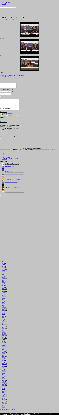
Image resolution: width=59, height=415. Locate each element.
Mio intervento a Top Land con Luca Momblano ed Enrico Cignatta (9, 74)
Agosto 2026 (3, 263)
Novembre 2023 (4, 289)
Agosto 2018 (3, 338)
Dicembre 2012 (4, 391)
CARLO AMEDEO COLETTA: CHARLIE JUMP (12, 187)
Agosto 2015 (3, 366)
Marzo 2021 (3, 314)
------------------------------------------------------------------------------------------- (14, 177)
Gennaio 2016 (4, 362)
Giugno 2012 (3, 396)
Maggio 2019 (3, 331)
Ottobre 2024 (3, 280)
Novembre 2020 (4, 317)
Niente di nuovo (12, 112)
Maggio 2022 (3, 303)
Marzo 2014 (3, 379)
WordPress (13, 409)
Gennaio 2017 (4, 353)
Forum (3, 1)
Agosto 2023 (3, 291)
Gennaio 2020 (4, 325)
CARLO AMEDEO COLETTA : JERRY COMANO (12, 184)
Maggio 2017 (3, 350)
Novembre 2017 (4, 345)
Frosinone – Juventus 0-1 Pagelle (13, 106)
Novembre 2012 (4, 392)
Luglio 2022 (3, 301)
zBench (10, 409)
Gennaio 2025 (4, 278)
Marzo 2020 (3, 323)
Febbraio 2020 (4, 324)
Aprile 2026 (3, 266)
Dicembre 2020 (4, 316)
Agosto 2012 (3, 394)
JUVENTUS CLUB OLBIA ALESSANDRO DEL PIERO (10, 158)
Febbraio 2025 (4, 277)
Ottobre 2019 (3, 327)
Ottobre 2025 (3, 271)
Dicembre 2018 (4, 335)
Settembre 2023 (4, 290)
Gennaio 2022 (4, 306)
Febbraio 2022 (4, 305)
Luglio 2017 (3, 348)
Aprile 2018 (3, 341)
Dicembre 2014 (4, 372)
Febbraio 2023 (4, 296)
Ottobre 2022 (3, 299)
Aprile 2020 (3, 322)
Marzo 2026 (3, 267)
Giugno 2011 (3, 405)
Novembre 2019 (4, 326)
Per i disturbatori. (4, 4)
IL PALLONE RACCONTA (6, 157)
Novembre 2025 (4, 270)
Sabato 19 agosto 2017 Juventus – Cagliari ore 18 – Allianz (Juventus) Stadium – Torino (12, 75)
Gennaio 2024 (4, 287)
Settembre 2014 (4, 375)
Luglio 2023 (3, 292)
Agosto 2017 (3, 347)
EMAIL (13, 93)
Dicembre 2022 (4, 297)
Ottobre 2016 (3, 355)
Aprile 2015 (3, 369)
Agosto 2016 (3, 357)
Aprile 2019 (3, 332)
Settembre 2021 (4, 309)
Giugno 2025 (3, 274)
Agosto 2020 (3, 319)
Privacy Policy (4, 3)
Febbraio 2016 (4, 361)
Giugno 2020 (3, 321)
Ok (25, 414)
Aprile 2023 (3, 294)
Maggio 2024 (3, 284)
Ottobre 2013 (3, 383)
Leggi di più (27, 414)
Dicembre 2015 (4, 363)
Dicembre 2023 (4, 288)
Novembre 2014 (4, 373)
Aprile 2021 (3, 313)
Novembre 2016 (4, 354)
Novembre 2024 (4, 279)
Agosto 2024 (3, 282)
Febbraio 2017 (4, 352)
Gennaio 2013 (4, 390)
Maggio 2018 (3, 340)
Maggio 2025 (3, 275)
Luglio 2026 (3, 264)
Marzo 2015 (3, 370)
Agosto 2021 (3, 310)
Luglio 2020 (3, 320)
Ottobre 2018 (3, 336)
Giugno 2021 (3, 311)
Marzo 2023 (3, 295)
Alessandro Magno (5, 19)
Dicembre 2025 (4, 269)
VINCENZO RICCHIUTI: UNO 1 (9, 171)
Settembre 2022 (4, 300)
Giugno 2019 (3, 330)
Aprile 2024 (3, 285)
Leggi (1, 121)
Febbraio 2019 (4, 333)
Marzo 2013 (3, 389)
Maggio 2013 (3, 387)
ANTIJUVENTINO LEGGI (6, 2)
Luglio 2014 (3, 376)
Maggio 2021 (3, 312)
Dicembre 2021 (4, 307)
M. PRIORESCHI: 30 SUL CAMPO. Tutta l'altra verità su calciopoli (14, 174)
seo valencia (35, 412)
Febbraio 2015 (4, 371)
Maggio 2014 (3, 378)
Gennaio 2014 (4, 381)
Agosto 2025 (3, 272)
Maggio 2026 (3, 265)
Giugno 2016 (3, 358)
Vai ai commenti (19, 19)
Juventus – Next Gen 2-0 (3, 118)
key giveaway (32, 411)
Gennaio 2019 (4, 334)
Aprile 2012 (3, 397)
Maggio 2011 (3, 406)
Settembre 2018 (4, 337)
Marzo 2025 (3, 276)
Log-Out (3, 154)
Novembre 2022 (4, 298)
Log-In (3, 153)
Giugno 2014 (3, 377)
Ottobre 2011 (3, 402)
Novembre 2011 (4, 401)
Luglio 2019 (3, 329)
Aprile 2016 (3, 360)
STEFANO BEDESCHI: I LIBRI (9, 166)
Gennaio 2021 (4, 315)
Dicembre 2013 (4, 382)
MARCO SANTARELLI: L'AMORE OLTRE (11, 182)
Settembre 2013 (4, 384)
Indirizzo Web (13, 94)
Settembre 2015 (4, 365)
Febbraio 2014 (4, 380)
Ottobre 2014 (3, 374)
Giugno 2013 (3, 386)
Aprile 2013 (3, 388)
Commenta (14, 19)
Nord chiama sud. (4, 159)
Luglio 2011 (3, 404)
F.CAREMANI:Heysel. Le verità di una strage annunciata (12, 179)
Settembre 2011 (4, 403)
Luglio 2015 (3, 367)
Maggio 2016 (3, 359)
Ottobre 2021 (3, 308)
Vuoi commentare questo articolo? (4, 76)
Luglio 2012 (3, 395)
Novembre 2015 (4, 364)
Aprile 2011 (3, 407)
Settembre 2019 (4, 328)
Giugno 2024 (3, 283)
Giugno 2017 (3, 349)
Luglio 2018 (3, 339)
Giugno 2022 (3, 302)
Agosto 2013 (3, 385)
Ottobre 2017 (3, 346)
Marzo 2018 (3, 342)
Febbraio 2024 (4, 286)
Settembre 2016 (4, 356)
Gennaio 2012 (4, 400)
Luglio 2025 (3, 273)
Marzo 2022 (3, 304)
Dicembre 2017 (4, 344)
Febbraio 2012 (4, 399)
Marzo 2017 (3, 351)
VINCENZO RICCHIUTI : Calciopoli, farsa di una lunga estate (13, 163)
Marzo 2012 (3, 398)
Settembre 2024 (4, 281)
